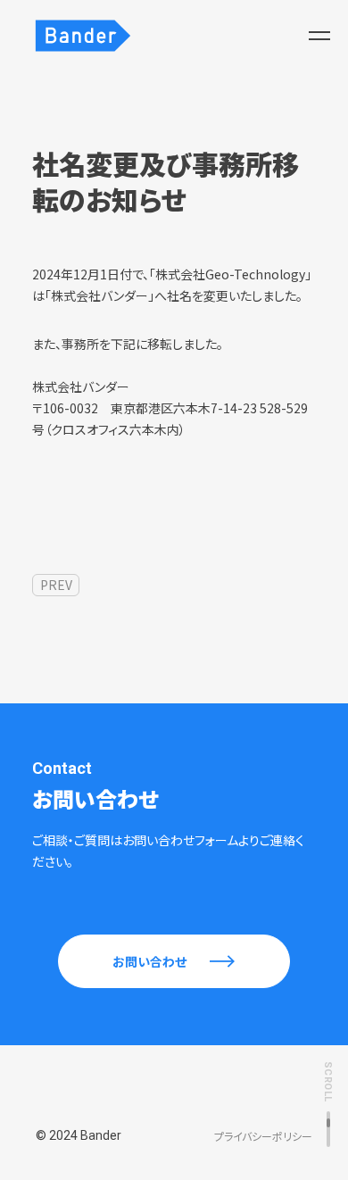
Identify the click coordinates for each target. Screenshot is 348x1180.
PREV (56, 585)
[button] (319, 35)
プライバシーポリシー (263, 1136)
